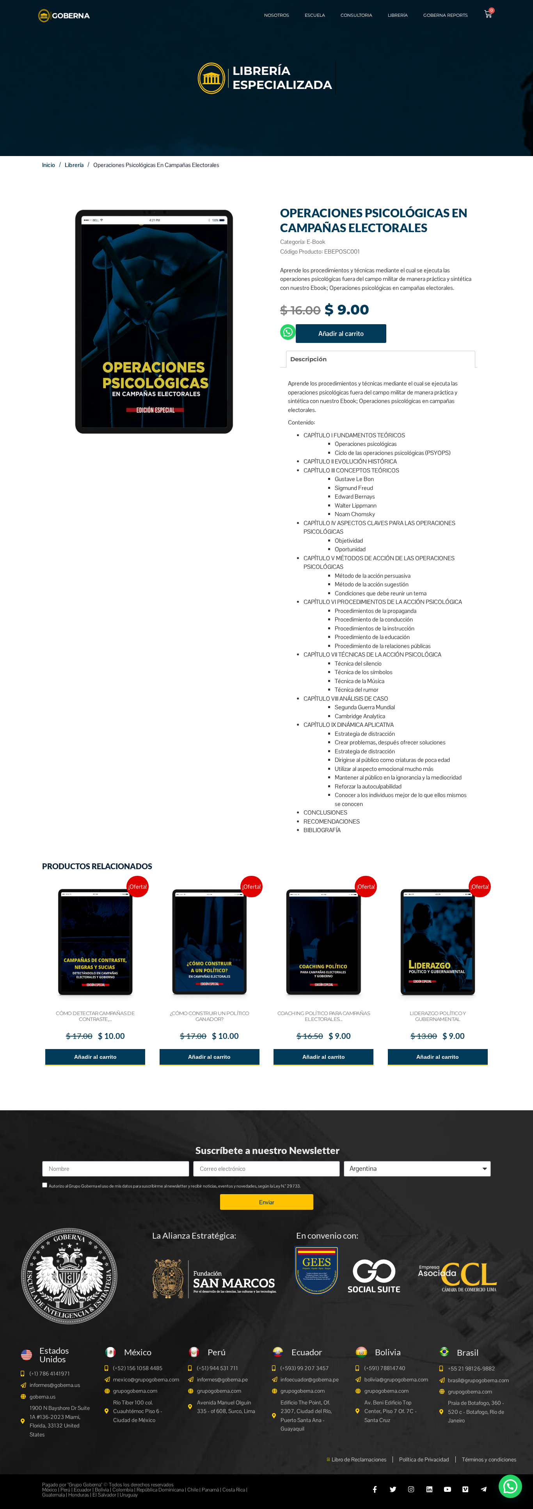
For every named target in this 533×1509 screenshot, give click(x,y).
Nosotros (276, 15)
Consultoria (356, 15)
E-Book (316, 241)
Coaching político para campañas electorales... (323, 1016)
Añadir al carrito (341, 333)
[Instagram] (411, 1489)
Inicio (48, 165)
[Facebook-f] (375, 1489)
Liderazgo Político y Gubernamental (438, 1016)
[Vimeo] (465, 1489)
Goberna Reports (445, 15)
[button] (510, 1486)
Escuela (315, 15)
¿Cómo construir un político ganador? (209, 1016)
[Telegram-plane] (483, 1489)
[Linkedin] (429, 1489)
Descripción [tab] (308, 359)
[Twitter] (393, 1489)
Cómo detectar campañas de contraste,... (95, 1016)
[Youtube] (447, 1489)
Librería (398, 15)
